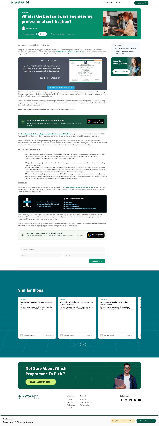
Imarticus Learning (32, 28)
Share (43, 34)
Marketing (70, 408)
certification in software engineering (69, 52)
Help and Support (86, 402)
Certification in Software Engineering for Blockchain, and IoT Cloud (46, 134)
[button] (83, 344)
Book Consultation (121, 72)
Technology (71, 405)
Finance (69, 399)
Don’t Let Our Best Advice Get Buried (125, 49)
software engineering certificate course (79, 187)
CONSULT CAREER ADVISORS (38, 382)
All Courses (107, 2)
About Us (119, 2)
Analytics (70, 402)
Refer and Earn (85, 405)
